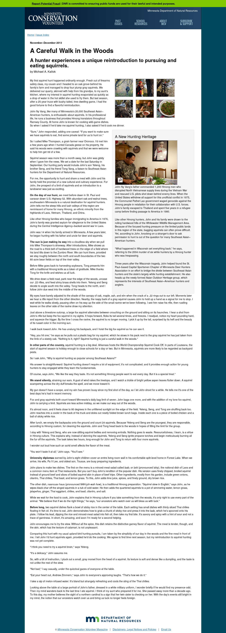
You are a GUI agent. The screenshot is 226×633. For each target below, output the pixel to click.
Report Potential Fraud (46, 3)
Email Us (166, 629)
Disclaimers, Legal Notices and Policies (134, 629)
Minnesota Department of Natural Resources (173, 10)
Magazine (83, 629)
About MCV (164, 22)
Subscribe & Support (186, 22)
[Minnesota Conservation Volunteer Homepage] (53, 18)
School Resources (141, 22)
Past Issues (118, 22)
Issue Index (42, 34)
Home (30, 34)
